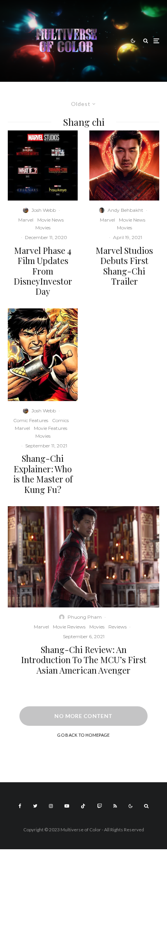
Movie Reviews (69, 627)
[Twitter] (35, 806)
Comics (60, 420)
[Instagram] (51, 806)
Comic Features (30, 420)
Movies (42, 228)
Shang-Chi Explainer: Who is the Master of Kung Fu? (43, 474)
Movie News (50, 220)
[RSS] (115, 806)
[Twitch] (99, 806)
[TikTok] (83, 806)
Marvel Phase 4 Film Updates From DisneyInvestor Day (43, 271)
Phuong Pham (85, 617)
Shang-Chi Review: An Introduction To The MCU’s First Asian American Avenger (83, 659)
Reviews (117, 627)
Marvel (25, 220)
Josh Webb (43, 210)
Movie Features (50, 428)
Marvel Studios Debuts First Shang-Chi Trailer (124, 266)
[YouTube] (67, 806)
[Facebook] (20, 806)
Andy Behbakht (125, 210)
